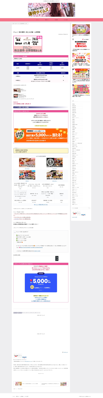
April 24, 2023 (37, 250)
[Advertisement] (40, 27)
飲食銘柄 (33, 312)
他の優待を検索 (16, 255)
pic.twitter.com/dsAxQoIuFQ (37, 247)
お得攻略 (16, 312)
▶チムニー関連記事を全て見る (41, 204)
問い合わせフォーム (28, 361)
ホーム (14, 396)
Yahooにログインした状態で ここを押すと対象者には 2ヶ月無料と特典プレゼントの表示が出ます (40, 299)
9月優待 (29, 312)
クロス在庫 (26, 396)
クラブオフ (16, 219)
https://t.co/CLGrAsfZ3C (25, 247)
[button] (89, 208)
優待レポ (17, 396)
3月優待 (24, 312)
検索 (57, 258)
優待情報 (20, 312)
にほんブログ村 (74, 217)
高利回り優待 (38, 312)
